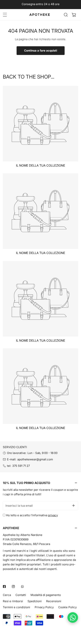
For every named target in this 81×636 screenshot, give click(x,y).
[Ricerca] (66, 15)
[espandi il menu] (5, 15)
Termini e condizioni (16, 607)
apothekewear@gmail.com (35, 459)
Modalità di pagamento (46, 595)
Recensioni (53, 601)
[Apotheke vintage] (39, 14)
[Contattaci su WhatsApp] (72, 617)
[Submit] (73, 505)
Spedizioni (35, 601)
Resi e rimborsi (13, 601)
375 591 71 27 (21, 466)
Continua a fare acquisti (40, 50)
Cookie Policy (67, 607)
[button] (74, 15)
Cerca (7, 595)
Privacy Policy (44, 607)
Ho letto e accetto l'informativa (31, 515)
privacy (53, 515)
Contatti (20, 595)
